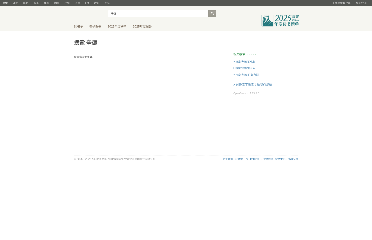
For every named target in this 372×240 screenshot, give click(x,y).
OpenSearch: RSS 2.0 (246, 93)
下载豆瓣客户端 (341, 3)
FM (87, 3)
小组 (67, 3)
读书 (15, 3)
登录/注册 (361, 3)
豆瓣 (5, 3)
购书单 (78, 26)
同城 (56, 3)
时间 (96, 3)
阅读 (77, 3)
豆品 (107, 3)
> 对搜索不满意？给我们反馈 (252, 84)
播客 (46, 3)
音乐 (36, 3)
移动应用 (293, 159)
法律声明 (268, 159)
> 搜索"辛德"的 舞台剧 (246, 74)
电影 (25, 3)
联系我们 (255, 159)
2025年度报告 (142, 26)
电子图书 (95, 26)
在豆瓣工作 (241, 159)
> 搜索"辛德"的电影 (244, 61)
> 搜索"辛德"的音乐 (244, 68)
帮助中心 (280, 159)
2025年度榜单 (117, 26)
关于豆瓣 (228, 159)
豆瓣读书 (89, 14)
